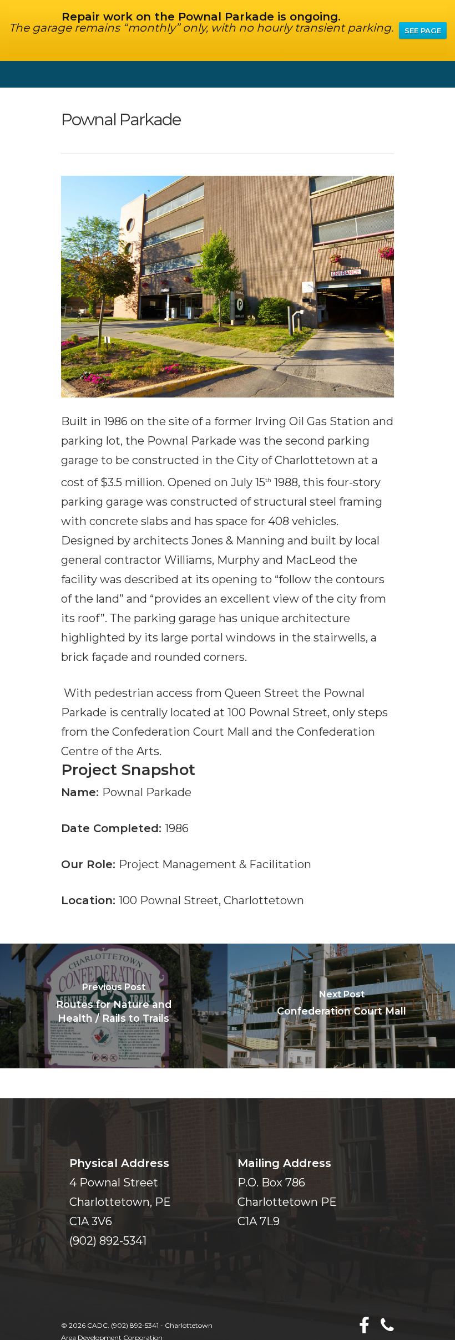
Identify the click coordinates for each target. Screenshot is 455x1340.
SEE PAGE (423, 30)
